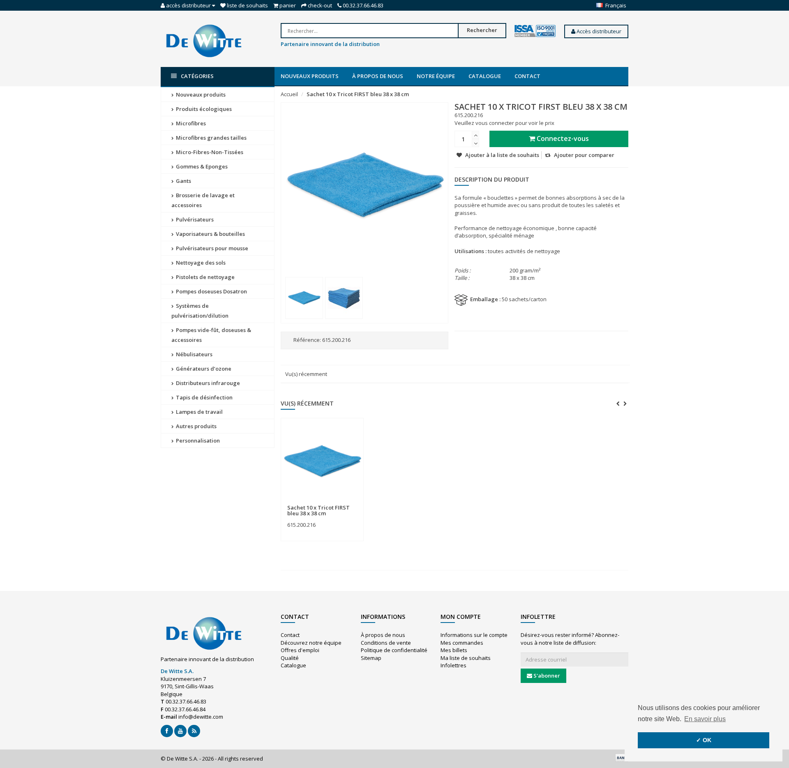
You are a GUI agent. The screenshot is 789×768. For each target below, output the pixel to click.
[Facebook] (167, 731)
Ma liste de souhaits (466, 658)
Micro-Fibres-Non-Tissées (209, 152)
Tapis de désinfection (204, 397)
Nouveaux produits (310, 76)
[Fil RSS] (194, 731)
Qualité (290, 658)
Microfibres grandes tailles (211, 137)
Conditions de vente (386, 642)
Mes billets (454, 650)
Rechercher (482, 30)
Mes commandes (462, 642)
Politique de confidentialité (394, 650)
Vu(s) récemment (306, 374)
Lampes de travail (199, 411)
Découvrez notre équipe (311, 642)
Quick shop (305, 502)
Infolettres (453, 665)
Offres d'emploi (300, 650)
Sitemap (371, 658)
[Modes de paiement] (621, 758)
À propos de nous (377, 76)
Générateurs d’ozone (203, 368)
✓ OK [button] (703, 740)
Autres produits (196, 426)
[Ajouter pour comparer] (353, 503)
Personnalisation (197, 440)
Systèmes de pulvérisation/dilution (199, 310)
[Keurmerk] (535, 31)
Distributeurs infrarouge (207, 383)
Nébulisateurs (193, 354)
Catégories (197, 76)
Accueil (289, 94)
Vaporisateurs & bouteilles (210, 234)
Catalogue (484, 76)
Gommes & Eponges (201, 166)
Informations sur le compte (474, 635)
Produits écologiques (203, 109)
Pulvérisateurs (194, 219)
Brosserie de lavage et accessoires (203, 200)
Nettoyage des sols (200, 262)
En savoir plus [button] (705, 718)
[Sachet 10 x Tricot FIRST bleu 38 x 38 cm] (304, 297)
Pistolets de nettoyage (205, 277)
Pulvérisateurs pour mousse (211, 248)
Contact (527, 76)
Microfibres (190, 123)
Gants (183, 181)
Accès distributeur (598, 31)
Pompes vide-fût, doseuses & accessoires (211, 335)
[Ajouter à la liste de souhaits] (339, 503)
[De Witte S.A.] (204, 40)
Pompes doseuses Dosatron (211, 291)
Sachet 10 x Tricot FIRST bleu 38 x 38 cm (358, 94)
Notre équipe (436, 76)
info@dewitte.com (200, 716)
